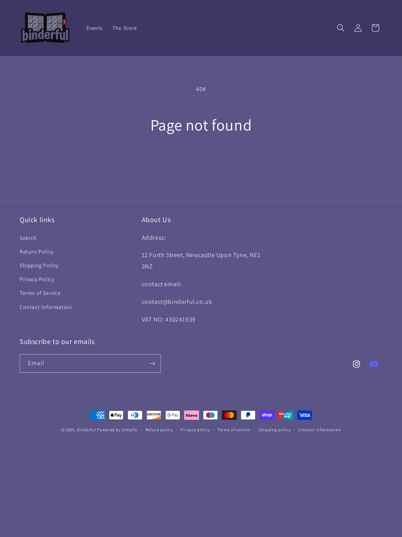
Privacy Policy (37, 279)
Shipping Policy (39, 265)
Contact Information (46, 307)
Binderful (86, 429)
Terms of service (233, 429)
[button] (340, 28)
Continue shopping (201, 163)
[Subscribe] (152, 363)
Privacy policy (195, 429)
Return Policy (37, 251)
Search (28, 237)
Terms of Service (40, 292)
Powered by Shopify (117, 429)
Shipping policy (274, 429)
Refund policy (159, 429)
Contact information (319, 429)
